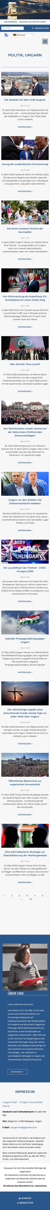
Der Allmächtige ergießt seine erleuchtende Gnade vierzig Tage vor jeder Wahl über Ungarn (25, 713)
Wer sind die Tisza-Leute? (25, 364)
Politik (15, 55)
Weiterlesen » (25, 127)
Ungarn (33, 55)
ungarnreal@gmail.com (23, 1127)
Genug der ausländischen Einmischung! (25, 164)
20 (30, 899)
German (20, 35)
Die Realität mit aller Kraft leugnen (25, 99)
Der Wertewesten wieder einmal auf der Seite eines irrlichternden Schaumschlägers (25, 432)
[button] (45, 41)
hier (32, 1185)
